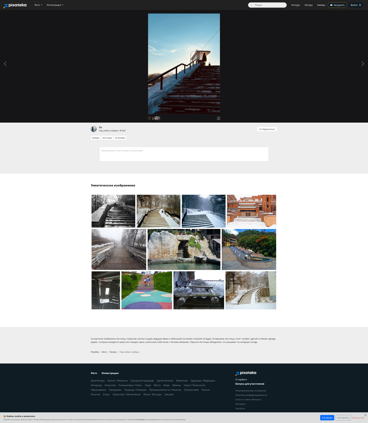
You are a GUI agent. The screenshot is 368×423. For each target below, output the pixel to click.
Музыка (176, 385)
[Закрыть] (365, 415)
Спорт (106, 394)
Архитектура (98, 380)
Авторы (309, 4)
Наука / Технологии (194, 385)
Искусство (110, 385)
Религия (95, 394)
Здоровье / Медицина (203, 380)
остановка (120, 137)
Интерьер (96, 385)
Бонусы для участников (249, 383)
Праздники (115, 389)
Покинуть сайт (358, 418)
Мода (166, 385)
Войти (354, 5)
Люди (148, 385)
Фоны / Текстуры (152, 394)
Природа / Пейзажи (135, 389)
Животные (182, 380)
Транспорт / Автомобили (126, 394)
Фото (37, 4)
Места (157, 385)
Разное (206, 389)
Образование (98, 389)
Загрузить (339, 5)
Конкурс (295, 4)
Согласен (327, 417)
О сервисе (241, 379)
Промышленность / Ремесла (165, 389)
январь (95, 137)
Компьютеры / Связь (130, 385)
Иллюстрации (110, 373)
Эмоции (169, 394)
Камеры (321, 4)
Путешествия (191, 389)
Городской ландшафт (142, 380)
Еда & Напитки (165, 380)
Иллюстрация (54, 4)
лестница (107, 137)
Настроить (343, 417)
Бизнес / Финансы (118, 380)
